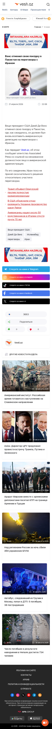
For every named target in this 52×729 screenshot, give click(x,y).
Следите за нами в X (18, 301)
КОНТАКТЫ (26, 675)
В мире (24, 9)
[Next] (49, 19)
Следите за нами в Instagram (21, 277)
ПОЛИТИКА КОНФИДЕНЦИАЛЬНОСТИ (26, 684)
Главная (37, 27)
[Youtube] (28, 695)
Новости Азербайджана (16, 18)
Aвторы (14, 9)
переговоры (14, 239)
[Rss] (40, 695)
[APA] (26, 711)
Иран (27, 239)
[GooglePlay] (17, 718)
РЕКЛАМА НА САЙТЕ (26, 670)
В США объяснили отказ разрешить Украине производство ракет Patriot (27, 204)
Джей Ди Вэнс (15, 234)
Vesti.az (25, 149)
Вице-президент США (19, 229)
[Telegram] (34, 695)
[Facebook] (12, 695)
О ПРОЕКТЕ (26, 689)
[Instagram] (17, 695)
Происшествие (38, 9)
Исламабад (33, 234)
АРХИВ (26, 679)
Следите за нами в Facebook (21, 293)
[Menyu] (4, 4)
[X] (23, 695)
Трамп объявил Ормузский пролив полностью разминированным (23, 192)
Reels (5, 9)
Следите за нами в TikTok (20, 285)
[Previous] (3, 19)
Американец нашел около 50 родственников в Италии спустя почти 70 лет (26, 216)
